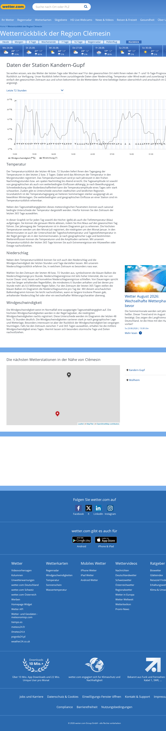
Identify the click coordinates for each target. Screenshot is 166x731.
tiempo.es (16, 622)
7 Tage (65, 41)
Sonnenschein (54, 584)
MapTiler (90, 423)
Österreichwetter (124, 584)
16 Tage (78, 41)
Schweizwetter (123, 580)
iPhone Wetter (89, 570)
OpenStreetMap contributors (108, 423)
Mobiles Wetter (93, 563)
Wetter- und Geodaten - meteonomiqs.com (24, 615)
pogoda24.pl (18, 636)
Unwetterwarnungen (22, 580)
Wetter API (17, 609)
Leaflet (80, 423)
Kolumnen (17, 575)
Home (3, 26)
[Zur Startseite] (13, 7)
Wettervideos (126, 563)
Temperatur (52, 580)
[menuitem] (8, 19)
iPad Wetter (87, 575)
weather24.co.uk (20, 641)
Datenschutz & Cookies (62, 697)
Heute (5, 41)
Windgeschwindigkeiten (59, 575)
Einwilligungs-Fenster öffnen (101, 697)
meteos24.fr (18, 626)
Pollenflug (111, 41)
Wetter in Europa (124, 594)
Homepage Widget (21, 604)
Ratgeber (157, 563)
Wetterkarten (57, 563)
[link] (8, 20)
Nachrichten (122, 570)
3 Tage (32, 41)
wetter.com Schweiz (22, 589)
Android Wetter (89, 580)
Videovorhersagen (21, 570)
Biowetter (155, 570)
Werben (15, 599)
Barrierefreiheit (87, 707)
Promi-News (122, 609)
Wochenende (49, 41)
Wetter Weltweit (124, 599)
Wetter (17, 563)
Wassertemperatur (56, 589)
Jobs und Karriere (31, 697)
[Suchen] (85, 6)
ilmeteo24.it (18, 631)
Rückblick (134, 41)
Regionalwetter (123, 589)
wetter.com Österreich (23, 594)
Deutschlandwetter (125, 575)
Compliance (65, 707)
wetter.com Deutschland (25, 584)
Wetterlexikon (123, 604)
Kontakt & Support (137, 697)
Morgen (19, 41)
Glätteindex (156, 575)
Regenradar (94, 41)
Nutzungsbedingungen (116, 707)
